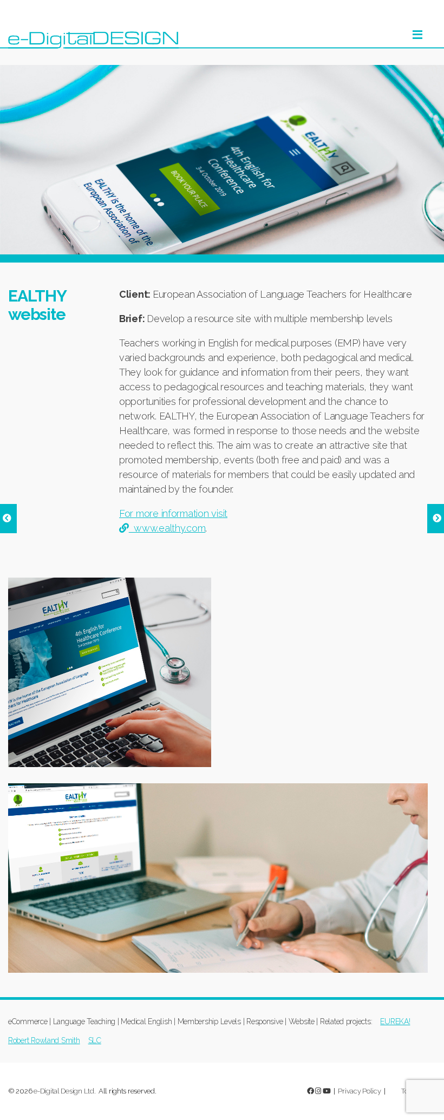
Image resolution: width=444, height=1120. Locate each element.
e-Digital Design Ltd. (64, 1091)
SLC (94, 1040)
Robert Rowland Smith (44, 1040)
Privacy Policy (359, 1091)
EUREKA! (395, 1021)
